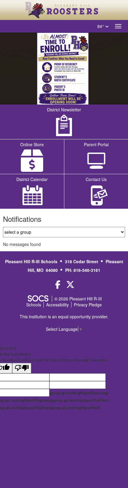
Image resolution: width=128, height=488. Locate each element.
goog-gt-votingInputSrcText (80, 400)
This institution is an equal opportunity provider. (64, 316)
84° (101, 26)
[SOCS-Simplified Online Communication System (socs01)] (37, 299)
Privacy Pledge (88, 305)
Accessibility (57, 305)
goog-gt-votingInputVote (75, 407)
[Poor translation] (21, 368)
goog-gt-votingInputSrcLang (78, 392)
